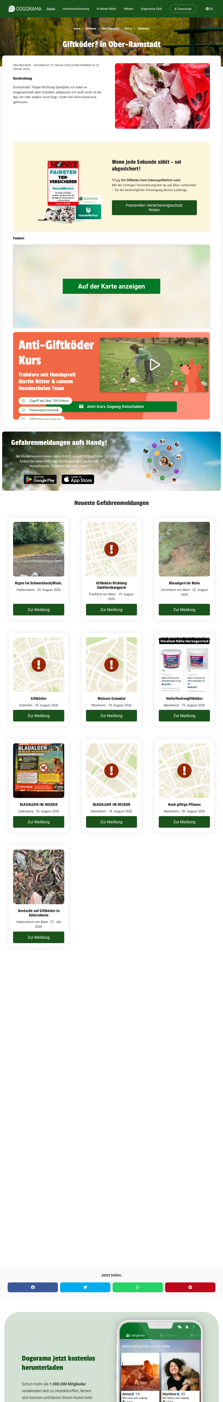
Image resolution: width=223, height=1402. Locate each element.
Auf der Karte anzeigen (111, 286)
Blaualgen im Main (184, 583)
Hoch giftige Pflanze (184, 804)
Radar (51, 8)
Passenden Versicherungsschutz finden (154, 207)
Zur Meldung (39, 609)
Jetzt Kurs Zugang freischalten (115, 406)
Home (77, 28)
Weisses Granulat (111, 698)
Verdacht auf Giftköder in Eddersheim (38, 913)
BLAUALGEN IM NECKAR (38, 804)
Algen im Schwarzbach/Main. (38, 583)
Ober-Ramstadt (110, 28)
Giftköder (90, 28)
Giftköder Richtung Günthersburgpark (111, 585)
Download (184, 8)
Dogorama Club (151, 8)
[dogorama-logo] (25, 8)
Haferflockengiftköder (184, 698)
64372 (128, 28)
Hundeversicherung (76, 8)
